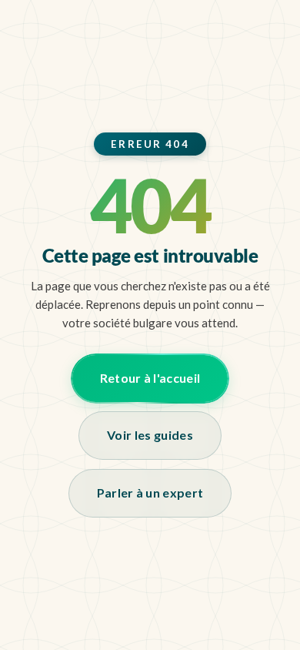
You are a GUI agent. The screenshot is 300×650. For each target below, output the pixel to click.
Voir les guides (150, 434)
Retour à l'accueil (150, 377)
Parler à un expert (150, 492)
